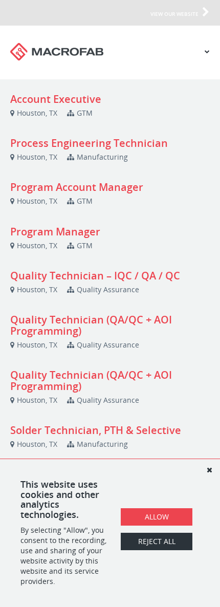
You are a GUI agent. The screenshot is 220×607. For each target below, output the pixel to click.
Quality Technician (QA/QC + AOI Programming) (91, 325)
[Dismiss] (209, 470)
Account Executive (55, 99)
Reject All (156, 541)
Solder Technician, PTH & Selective (95, 430)
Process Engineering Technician (89, 143)
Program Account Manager (76, 187)
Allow (157, 517)
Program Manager (55, 232)
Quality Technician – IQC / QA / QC (95, 276)
